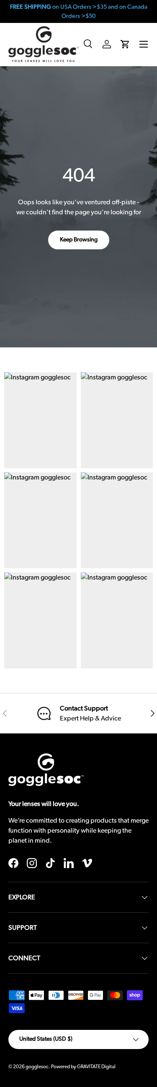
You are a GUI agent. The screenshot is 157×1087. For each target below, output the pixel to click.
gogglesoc (37, 1066)
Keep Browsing (79, 240)
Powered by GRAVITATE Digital (83, 1066)
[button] (125, 44)
